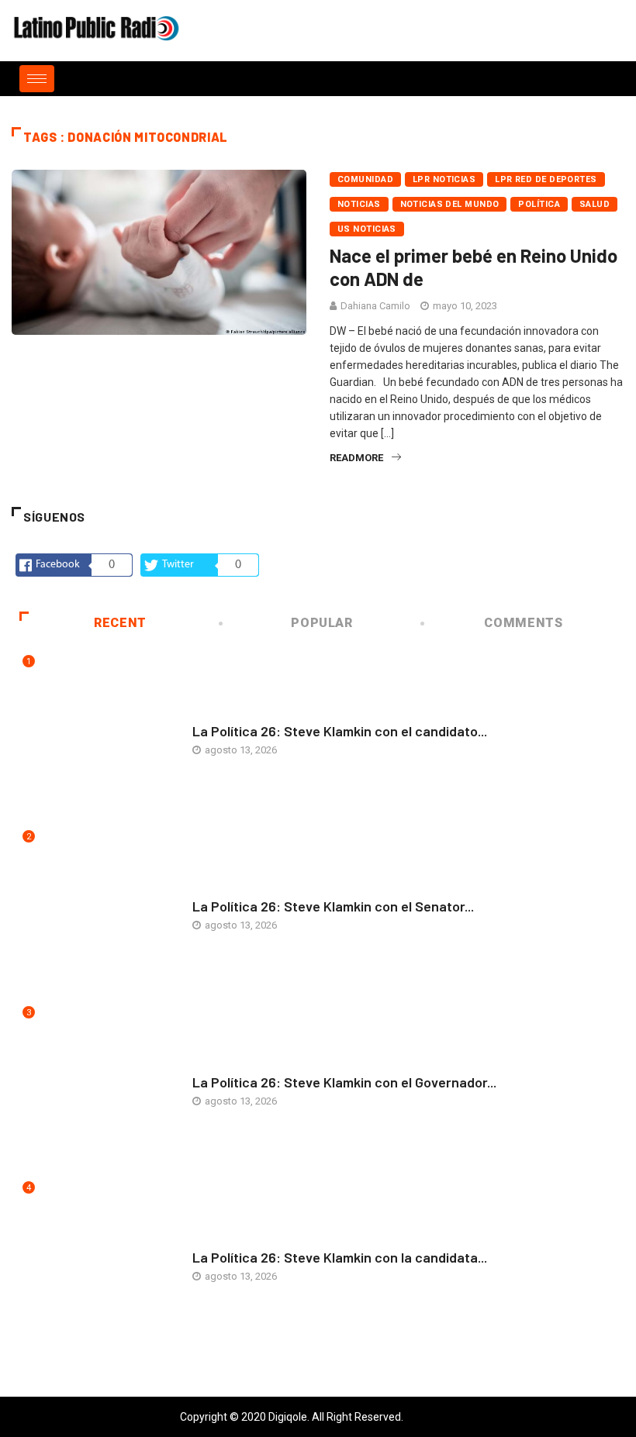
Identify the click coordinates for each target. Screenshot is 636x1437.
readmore (356, 457)
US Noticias (366, 229)
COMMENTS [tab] (523, 622)
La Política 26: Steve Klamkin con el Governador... (344, 1082)
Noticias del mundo (449, 204)
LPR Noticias (444, 179)
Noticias (359, 204)
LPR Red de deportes (545, 179)
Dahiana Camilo (375, 306)
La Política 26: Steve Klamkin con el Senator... (333, 906)
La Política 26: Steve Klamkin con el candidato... (339, 730)
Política (539, 204)
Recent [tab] (120, 622)
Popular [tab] (321, 622)
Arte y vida (219, 716)
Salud (594, 204)
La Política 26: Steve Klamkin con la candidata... (339, 1257)
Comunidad (365, 179)
